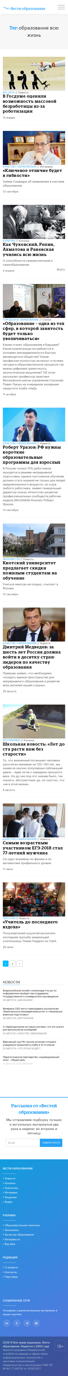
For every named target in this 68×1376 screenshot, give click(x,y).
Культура (9, 240)
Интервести (12, 1239)
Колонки (10, 1183)
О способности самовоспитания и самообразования (28, 262)
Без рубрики (11, 740)
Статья (46, 319)
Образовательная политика (22, 1225)
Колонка (24, 240)
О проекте (11, 1267)
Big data (10, 1243)
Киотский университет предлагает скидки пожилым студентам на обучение (30, 570)
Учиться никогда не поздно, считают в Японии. (30, 585)
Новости (10, 1178)
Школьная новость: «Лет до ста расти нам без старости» (34, 749)
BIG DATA (9, 92)
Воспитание (26, 1018)
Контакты (11, 1272)
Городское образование (21, 319)
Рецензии (11, 1197)
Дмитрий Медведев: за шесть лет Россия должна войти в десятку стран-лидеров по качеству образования (32, 656)
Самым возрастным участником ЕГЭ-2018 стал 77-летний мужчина (33, 847)
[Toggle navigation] (61, 7)
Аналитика (11, 1187)
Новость (23, 92)
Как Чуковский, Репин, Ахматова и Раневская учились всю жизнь (29, 249)
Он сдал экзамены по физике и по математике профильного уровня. (27, 860)
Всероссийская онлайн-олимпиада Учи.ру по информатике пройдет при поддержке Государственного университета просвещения (30, 993)
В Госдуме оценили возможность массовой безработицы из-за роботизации (30, 103)
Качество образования (19, 166)
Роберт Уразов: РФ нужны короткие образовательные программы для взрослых (32, 454)
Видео (8, 1201)
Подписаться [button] (51, 1142)
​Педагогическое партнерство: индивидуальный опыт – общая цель (31, 1058)
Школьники (25, 1000)
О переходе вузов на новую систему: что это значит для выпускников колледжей (33, 1027)
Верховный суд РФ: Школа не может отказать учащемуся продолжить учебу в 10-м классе (29, 1042)
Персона (9, 918)
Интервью (46, 166)
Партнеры (11, 1276)
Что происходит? (29, 1048)
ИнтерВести (11, 559)
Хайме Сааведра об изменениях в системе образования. (33, 183)
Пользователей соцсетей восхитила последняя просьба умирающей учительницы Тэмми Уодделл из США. (30, 936)
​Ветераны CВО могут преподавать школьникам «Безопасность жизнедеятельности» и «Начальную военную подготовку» (32, 1011)
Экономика (12, 1230)
